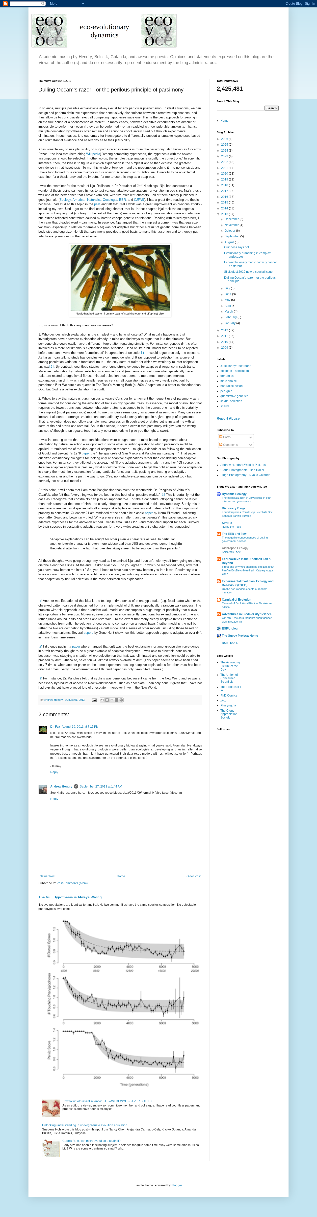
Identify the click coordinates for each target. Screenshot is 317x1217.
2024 (225, 150)
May (228, 300)
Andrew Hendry (61, 786)
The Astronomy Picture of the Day (230, 666)
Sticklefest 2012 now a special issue (248, 271)
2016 (225, 197)
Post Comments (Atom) (72, 883)
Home (121, 876)
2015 (225, 202)
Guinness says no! (236, 247)
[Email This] (102, 700)
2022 (225, 162)
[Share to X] (111, 700)
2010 (225, 342)
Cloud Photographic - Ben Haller (242, 470)
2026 (225, 139)
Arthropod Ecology (235, 548)
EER (122, 200)
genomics (227, 376)
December (232, 219)
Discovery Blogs (233, 508)
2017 (225, 191)
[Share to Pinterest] (121, 700)
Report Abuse (228, 418)
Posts (226, 437)
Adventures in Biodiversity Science (247, 614)
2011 (225, 336)
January (230, 323)
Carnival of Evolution (236, 599)
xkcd (223, 700)
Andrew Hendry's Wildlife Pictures (243, 465)
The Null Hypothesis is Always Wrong (70, 897)
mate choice (228, 381)
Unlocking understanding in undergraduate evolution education (84, 1125)
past (97, 204)
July (228, 288)
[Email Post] (94, 699)
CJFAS (139, 200)
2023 (225, 156)
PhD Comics (228, 695)
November (232, 225)
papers (89, 632)
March (229, 311)
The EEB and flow (234, 534)
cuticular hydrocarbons (235, 366)
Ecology (65, 200)
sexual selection (231, 401)
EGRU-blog (230, 628)
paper (86, 453)
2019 (225, 179)
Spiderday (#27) (231, 551)
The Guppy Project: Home (240, 635)
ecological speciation (234, 371)
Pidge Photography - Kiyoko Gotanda (245, 475)
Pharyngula (228, 705)
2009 (225, 347)
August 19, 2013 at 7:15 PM (80, 726)
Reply (54, 772)
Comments (230, 445)
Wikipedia (93, 154)
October (230, 230)
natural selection (231, 386)
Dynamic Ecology (234, 494)
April (228, 306)
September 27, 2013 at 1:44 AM (101, 786)
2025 (225, 144)
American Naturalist (87, 200)
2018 (225, 185)
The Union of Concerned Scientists (229, 678)
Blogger (176, 1185)
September (232, 236)
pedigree (226, 391)
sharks (224, 406)
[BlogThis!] (107, 700)
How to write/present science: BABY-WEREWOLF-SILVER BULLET (107, 1101)
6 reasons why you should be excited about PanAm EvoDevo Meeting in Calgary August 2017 (248, 570)
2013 (225, 214)
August (230, 242)
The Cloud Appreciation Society (229, 714)
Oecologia (110, 200)
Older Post (193, 876)
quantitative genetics (234, 396)
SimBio (227, 523)
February (231, 317)
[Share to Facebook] (116, 700)
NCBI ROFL (230, 643)
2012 (225, 330)
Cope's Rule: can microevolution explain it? (91, 1141)
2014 (225, 208)
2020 (225, 173)
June (228, 294)
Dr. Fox (55, 726)
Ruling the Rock (231, 526)
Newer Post (47, 876)
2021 (225, 168)
